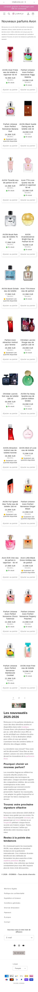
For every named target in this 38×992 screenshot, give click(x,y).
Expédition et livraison (12, 898)
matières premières (11, 861)
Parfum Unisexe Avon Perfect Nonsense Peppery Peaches (28, 615)
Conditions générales (12, 903)
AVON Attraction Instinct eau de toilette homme (10, 450)
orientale (27, 818)
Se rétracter (19, 953)
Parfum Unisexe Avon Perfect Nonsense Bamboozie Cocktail (10, 670)
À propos (7, 917)
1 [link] (13, 698)
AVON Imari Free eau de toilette (27, 667)
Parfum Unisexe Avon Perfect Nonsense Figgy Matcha (28, 73)
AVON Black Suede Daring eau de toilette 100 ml (27, 126)
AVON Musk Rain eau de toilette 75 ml (10, 236)
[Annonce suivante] (34, 2)
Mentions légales (10, 889)
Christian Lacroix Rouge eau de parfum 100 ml (27, 342)
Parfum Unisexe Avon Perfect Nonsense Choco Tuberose (10, 615)
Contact (7, 922)
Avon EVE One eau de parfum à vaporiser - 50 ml (10, 560)
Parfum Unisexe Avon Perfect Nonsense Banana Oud (10, 127)
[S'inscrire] (31, 937)
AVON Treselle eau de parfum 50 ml (10, 181)
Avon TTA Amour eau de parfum (28, 290)
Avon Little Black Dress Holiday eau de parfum (28, 560)
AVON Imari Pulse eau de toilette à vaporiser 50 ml (10, 72)
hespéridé (7, 822)
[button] (4, 13)
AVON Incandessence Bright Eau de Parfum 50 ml (27, 238)
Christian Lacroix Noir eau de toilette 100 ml (10, 396)
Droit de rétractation (11, 908)
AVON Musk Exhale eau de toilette (10, 290)
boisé (18, 820)
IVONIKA (21, 983)
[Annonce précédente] (4, 2)
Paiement (7, 912)
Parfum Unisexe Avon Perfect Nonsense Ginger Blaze (27, 505)
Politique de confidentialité (14, 893)
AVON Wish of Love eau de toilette (27, 449)
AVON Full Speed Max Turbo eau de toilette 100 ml (10, 504)
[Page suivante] (24, 698)
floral (6, 818)
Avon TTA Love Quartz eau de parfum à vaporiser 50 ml (28, 183)
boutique (25, 727)
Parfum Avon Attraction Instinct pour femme (10, 342)
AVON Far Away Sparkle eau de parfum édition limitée (28, 397)
